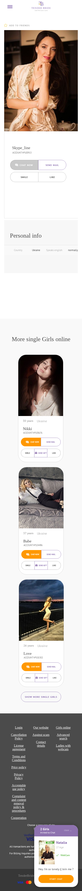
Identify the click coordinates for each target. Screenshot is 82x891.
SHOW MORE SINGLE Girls (41, 696)
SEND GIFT (42, 453)
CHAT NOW (26, 165)
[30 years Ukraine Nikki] (40, 385)
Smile (24, 177)
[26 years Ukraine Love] (41, 610)
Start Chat (56, 879)
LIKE (52, 177)
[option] (42, 80)
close (66, 830)
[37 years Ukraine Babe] (41, 497)
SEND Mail (52, 165)
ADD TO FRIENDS (19, 25)
